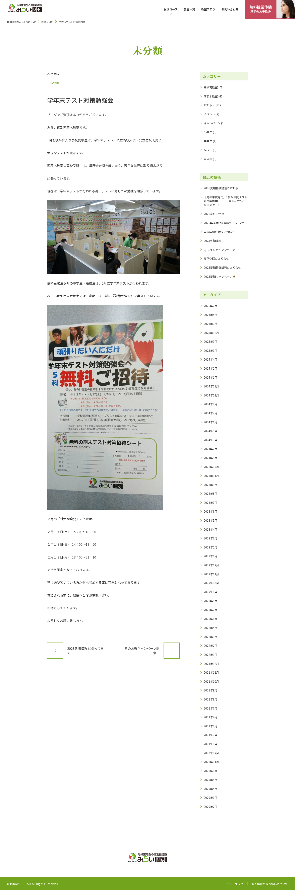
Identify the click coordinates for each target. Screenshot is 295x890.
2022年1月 (210, 655)
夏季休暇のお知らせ (216, 258)
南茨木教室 (211, 96)
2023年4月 (210, 529)
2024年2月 (210, 449)
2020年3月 (210, 798)
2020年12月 (211, 753)
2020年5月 (210, 780)
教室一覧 (189, 9)
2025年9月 (210, 342)
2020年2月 (210, 807)
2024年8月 (210, 404)
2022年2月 (210, 646)
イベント (209, 114)
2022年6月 (210, 619)
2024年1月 (210, 458)
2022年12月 (211, 565)
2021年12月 (211, 664)
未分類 (54, 83)
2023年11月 (211, 476)
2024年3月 (210, 440)
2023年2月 (210, 547)
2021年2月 (210, 735)
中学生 (208, 141)
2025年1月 (210, 377)
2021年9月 (210, 690)
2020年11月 (211, 762)
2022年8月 (210, 601)
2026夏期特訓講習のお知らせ (222, 188)
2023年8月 (210, 494)
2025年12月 (211, 333)
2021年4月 (210, 717)
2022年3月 (210, 637)
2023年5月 (210, 520)
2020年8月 (210, 771)
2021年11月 (211, 672)
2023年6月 (210, 511)
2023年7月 (210, 503)
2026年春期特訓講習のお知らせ (224, 223)
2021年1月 (210, 744)
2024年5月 (210, 431)
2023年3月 (210, 538)
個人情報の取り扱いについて (269, 884)
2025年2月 (210, 368)
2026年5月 (210, 315)
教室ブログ (208, 9)
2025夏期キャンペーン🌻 (220, 277)
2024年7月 (210, 413)
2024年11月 (211, 395)
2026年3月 (210, 324)
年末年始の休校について (219, 232)
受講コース (171, 9)
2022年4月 (210, 628)
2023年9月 (210, 485)
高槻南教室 (211, 87)
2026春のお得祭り (215, 214)
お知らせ (209, 105)
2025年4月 (210, 359)
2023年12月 (211, 467)
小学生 (208, 132)
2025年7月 (210, 351)
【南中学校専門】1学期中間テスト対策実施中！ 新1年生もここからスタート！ (225, 201)
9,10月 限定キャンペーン (219, 250)
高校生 (208, 150)
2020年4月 (210, 789)
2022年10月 (211, 583)
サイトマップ (234, 884)
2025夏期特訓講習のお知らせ (222, 268)
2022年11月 (211, 574)
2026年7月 (210, 306)
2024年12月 (211, 386)
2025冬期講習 (212, 241)
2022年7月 (210, 610)
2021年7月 (210, 708)
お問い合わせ (230, 9)
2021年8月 (210, 699)
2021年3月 (210, 726)
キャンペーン (212, 123)
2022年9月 (210, 592)
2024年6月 (210, 422)
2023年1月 (210, 556)
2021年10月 (211, 681)
